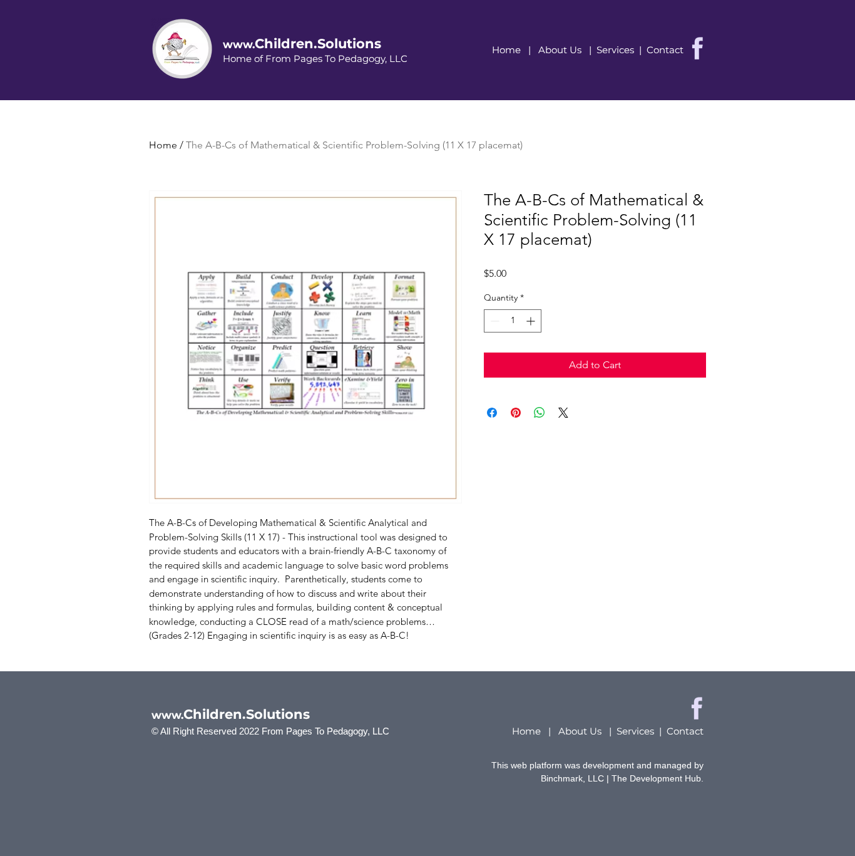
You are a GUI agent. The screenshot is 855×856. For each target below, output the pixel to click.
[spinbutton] (512, 321)
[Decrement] (493, 321)
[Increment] (532, 321)
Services (615, 50)
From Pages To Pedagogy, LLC (325, 731)
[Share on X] (563, 412)
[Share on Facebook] (491, 412)
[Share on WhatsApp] (539, 412)
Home (506, 50)
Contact (665, 50)
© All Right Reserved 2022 (206, 731)
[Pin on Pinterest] (515, 412)
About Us (559, 50)
